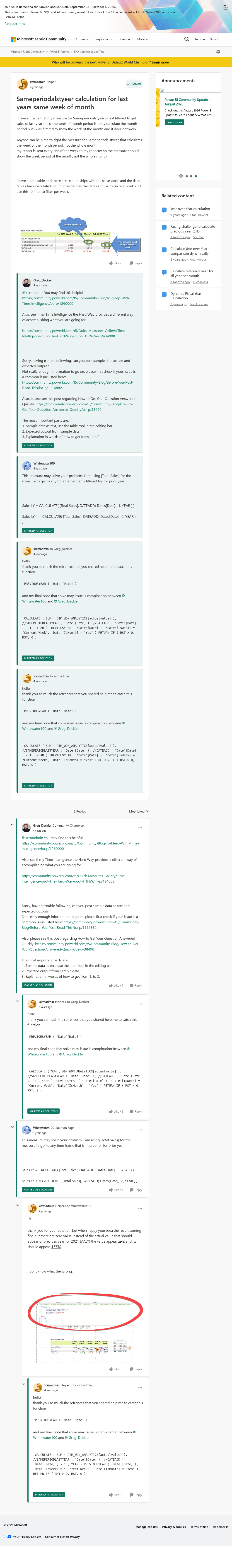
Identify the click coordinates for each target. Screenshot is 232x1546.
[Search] (187, 39)
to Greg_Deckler (61, 549)
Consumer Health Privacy (62, 1537)
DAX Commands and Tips (89, 51)
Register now (15, 23)
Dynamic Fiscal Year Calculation (185, 295)
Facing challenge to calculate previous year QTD (192, 228)
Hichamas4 (200, 282)
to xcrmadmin (59, 676)
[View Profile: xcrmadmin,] (26, 551)
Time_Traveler (199, 215)
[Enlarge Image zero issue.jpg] (85, 1327)
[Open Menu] (218, 51)
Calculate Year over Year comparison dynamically (189, 251)
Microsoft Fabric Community (28, 51)
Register (199, 39)
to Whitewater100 (79, 1206)
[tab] (186, 176)
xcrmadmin (37, 82)
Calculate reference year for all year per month (191, 273)
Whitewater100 (44, 463)
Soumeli (198, 237)
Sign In (214, 39)
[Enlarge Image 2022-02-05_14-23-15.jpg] (80, 235)
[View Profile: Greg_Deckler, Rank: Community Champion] (26, 827)
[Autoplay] (181, 176)
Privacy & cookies (174, 1527)
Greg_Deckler (43, 280)
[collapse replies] (12, 824)
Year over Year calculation (190, 208)
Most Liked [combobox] (139, 811)
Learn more (160, 62)
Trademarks (220, 1527)
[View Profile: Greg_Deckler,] (26, 282)
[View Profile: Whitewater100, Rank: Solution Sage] (26, 1130)
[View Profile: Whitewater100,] (26, 465)
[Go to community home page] (38, 39)
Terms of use (199, 1527)
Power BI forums (59, 51)
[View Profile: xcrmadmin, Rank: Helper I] (22, 84)
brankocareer (199, 304)
